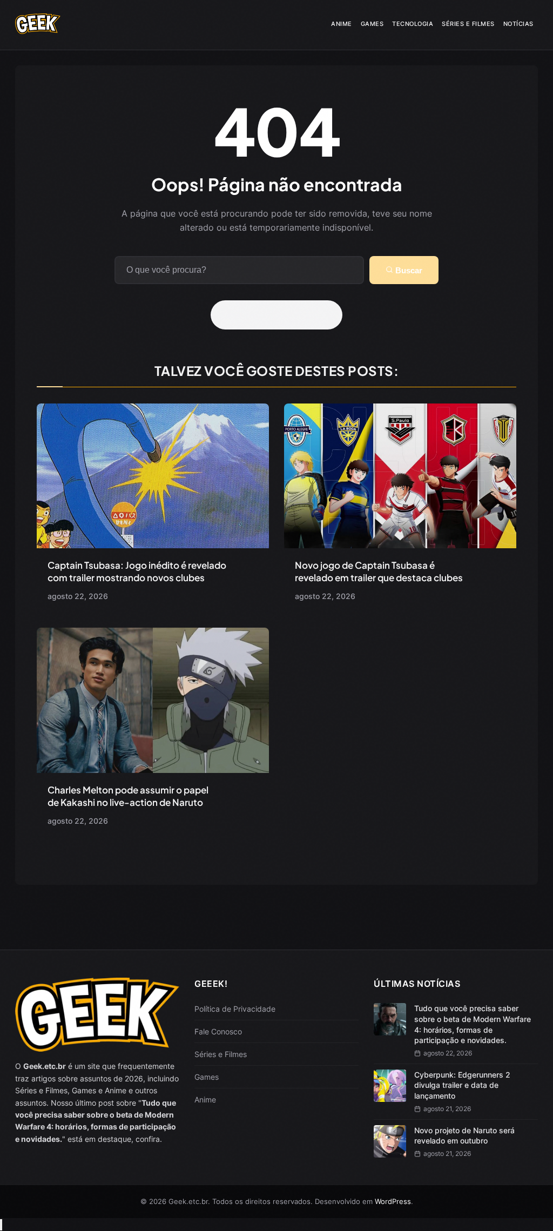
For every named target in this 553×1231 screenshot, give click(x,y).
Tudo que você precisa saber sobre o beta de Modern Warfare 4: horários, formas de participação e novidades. (472, 1024)
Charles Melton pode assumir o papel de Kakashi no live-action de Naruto (128, 796)
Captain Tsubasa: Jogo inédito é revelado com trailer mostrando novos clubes (137, 571)
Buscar (407, 270)
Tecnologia (412, 24)
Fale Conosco (218, 1031)
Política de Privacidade (234, 1008)
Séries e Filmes (468, 24)
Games (372, 24)
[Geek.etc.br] (37, 30)
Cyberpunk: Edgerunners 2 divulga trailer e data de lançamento (462, 1085)
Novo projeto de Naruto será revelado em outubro (464, 1136)
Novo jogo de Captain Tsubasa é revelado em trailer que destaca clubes (379, 571)
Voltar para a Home (280, 315)
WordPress (393, 1201)
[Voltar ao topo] (1, 1224)
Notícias (518, 24)
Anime (341, 24)
